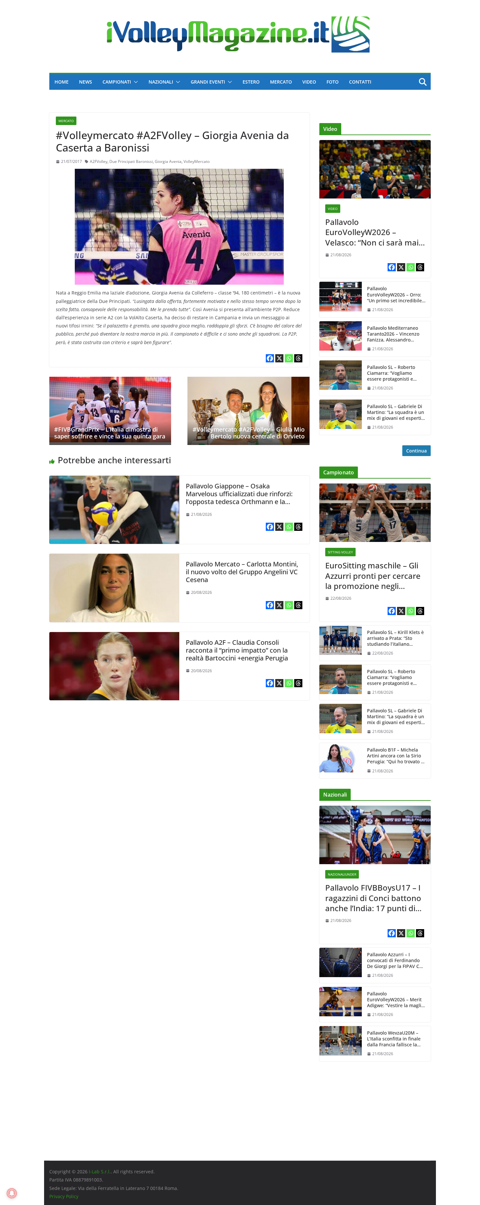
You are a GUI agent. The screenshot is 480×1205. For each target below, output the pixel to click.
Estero (251, 82)
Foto (333, 82)
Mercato (281, 82)
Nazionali (161, 82)
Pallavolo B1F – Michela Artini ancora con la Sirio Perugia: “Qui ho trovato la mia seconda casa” (396, 756)
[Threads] (298, 358)
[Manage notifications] (12, 1193)
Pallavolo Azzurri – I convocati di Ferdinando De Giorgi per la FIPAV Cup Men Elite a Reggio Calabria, (396, 961)
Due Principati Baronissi (131, 161)
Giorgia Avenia (168, 161)
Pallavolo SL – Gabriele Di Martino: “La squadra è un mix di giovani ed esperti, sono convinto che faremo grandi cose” (395, 412)
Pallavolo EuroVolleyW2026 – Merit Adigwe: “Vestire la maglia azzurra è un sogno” (395, 1000)
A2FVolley (98, 161)
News (85, 82)
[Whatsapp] (289, 358)
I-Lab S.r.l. (100, 1171)
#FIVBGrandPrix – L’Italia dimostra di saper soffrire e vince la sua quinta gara (109, 432)
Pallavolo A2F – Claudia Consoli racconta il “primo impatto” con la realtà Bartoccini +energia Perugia (237, 650)
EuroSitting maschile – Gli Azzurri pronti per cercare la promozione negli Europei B (373, 575)
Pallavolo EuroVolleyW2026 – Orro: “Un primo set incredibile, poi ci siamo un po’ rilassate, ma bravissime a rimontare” (395, 295)
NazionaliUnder (342, 874)
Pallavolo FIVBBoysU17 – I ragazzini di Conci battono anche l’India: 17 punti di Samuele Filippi (373, 897)
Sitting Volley (340, 552)
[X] (279, 358)
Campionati (117, 82)
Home (62, 82)
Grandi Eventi (208, 82)
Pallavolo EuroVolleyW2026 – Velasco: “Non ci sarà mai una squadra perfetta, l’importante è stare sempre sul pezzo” (372, 232)
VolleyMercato (197, 161)
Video (309, 82)
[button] (134, 82)
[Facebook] (270, 358)
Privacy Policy (63, 1196)
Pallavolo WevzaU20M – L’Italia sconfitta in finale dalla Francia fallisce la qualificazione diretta (394, 1039)
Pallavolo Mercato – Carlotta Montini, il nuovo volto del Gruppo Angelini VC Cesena (242, 572)
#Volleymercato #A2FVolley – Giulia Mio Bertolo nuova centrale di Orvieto (249, 432)
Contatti (360, 82)
